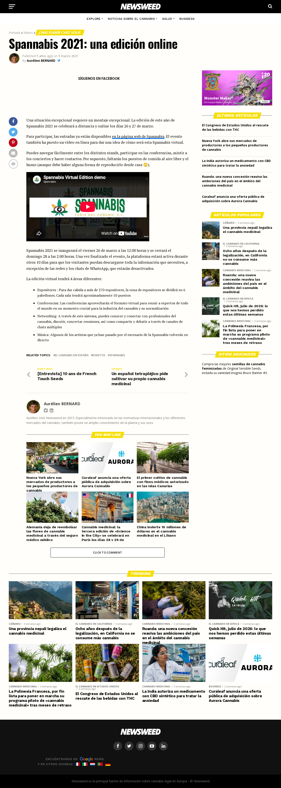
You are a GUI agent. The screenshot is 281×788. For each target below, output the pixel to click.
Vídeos (28, 33)
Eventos (98, 355)
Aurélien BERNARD (41, 60)
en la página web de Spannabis (138, 136)
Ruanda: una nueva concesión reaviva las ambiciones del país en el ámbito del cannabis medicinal (234, 180)
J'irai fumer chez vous (59, 32)
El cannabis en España (71, 355)
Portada (14, 33)
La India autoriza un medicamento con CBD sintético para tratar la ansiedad (236, 163)
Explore (94, 18)
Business (187, 18)
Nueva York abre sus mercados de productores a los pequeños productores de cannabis (235, 145)
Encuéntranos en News (74, 759)
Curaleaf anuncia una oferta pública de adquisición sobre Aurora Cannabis (233, 198)
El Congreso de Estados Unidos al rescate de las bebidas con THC (235, 127)
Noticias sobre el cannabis (131, 18)
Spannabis (117, 355)
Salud (167, 18)
